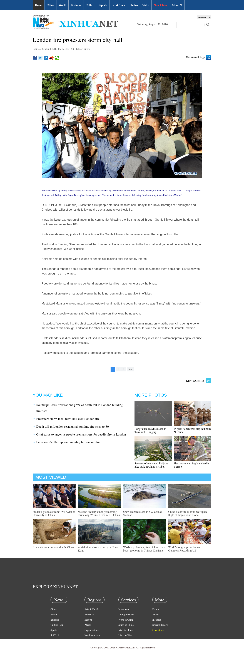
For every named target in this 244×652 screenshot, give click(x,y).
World (62, 5)
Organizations (91, 630)
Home (38, 5)
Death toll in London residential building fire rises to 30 (72, 426)
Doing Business (126, 614)
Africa (87, 624)
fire (208, 380)
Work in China (125, 619)
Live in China (125, 635)
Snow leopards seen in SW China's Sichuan (142, 513)
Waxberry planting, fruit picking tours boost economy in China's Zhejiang (144, 548)
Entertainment (58, 645)
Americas (89, 614)
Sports (103, 5)
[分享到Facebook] (35, 58)
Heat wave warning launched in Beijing (192, 464)
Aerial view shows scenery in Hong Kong (98, 548)
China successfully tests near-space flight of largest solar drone (187, 513)
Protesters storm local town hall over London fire (67, 418)
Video (145, 5)
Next (130, 369)
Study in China (126, 624)
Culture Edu (57, 624)
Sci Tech (55, 635)
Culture (90, 5)
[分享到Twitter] (40, 58)
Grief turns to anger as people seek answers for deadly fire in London (81, 434)
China (50, 5)
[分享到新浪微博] (51, 58)
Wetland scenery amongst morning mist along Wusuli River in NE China (99, 513)
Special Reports (160, 624)
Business (76, 5)
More (177, 5)
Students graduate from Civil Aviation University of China (54, 513)
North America (92, 635)
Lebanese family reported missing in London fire (68, 442)
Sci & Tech (118, 5)
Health (54, 640)
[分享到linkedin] (46, 58)
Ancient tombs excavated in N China (53, 547)
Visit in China (125, 630)
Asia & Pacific (91, 609)
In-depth (156, 619)
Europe (88, 619)
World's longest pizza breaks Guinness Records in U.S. (184, 548)
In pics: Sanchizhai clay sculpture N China (192, 430)
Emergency (124, 640)
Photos (134, 5)
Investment (124, 609)
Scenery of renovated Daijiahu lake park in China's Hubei (151, 464)
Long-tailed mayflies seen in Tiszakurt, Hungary (150, 430)
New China (161, 5)
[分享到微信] (57, 58)
